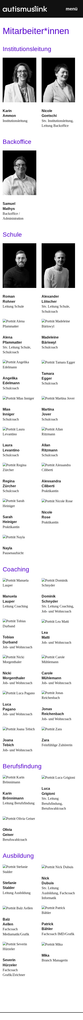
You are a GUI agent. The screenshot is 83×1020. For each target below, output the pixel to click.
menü (71, 8)
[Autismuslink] (25, 9)
